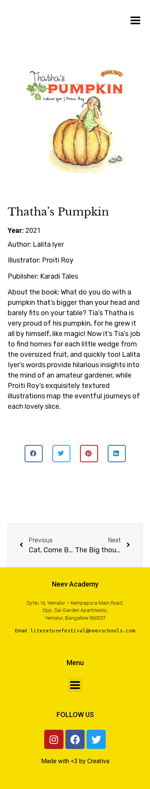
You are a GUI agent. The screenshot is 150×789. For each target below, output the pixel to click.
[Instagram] (53, 739)
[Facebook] (75, 739)
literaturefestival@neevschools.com (82, 631)
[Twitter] (96, 739)
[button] (34, 453)
